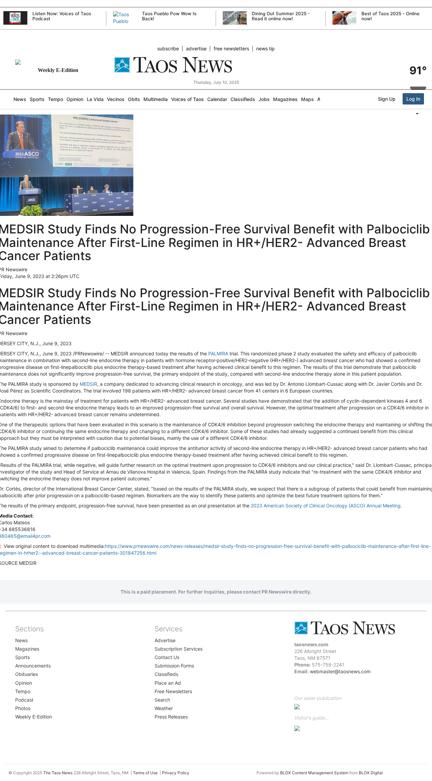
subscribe (168, 48)
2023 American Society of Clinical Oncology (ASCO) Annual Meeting (326, 505)
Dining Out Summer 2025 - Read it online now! (281, 16)
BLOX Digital (371, 772)
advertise (196, 48)
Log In (413, 99)
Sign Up (387, 99)
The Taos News (58, 772)
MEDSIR (88, 384)
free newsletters (231, 48)
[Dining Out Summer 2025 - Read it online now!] (235, 18)
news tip (265, 48)
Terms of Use (145, 772)
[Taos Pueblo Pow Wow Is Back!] (125, 24)
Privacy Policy (175, 772)
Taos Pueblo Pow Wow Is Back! (169, 16)
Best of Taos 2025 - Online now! (390, 16)
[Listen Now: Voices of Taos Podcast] (15, 18)
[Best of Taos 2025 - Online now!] (344, 18)
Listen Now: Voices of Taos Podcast (61, 16)
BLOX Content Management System (314, 772)
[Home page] (216, 65)
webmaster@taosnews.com (340, 671)
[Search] (430, 127)
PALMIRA (218, 353)
